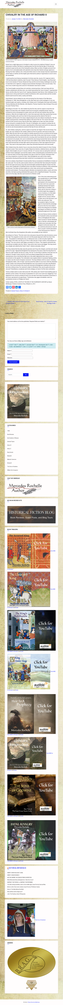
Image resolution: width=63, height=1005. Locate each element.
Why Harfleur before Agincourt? (15, 891)
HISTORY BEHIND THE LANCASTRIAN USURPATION (19, 877)
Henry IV (22, 291)
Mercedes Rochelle (28, 19)
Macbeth (9, 455)
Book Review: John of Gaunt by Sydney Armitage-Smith (46, 302)
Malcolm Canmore (11, 459)
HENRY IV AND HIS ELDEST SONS (15, 872)
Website (9, 358)
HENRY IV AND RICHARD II (13, 875)
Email (9, 354)
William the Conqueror (12, 470)
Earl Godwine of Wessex (13, 438)
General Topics (15, 291)
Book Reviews (10, 434)
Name (9, 350)
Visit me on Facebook (40, 920)
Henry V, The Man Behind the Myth (15, 889)
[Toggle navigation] (56, 4)
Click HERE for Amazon (12, 651)
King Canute (10, 452)
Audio (16, 607)
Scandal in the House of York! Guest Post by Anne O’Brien (17, 302)
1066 (8, 430)
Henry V (9, 448)
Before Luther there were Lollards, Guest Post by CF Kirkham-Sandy (23, 887)
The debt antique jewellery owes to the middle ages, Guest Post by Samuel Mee (26, 884)
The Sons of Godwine (12, 466)
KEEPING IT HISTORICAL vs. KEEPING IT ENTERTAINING (20, 882)
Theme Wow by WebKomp (34, 1002)
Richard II (27, 291)
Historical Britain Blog (17, 868)
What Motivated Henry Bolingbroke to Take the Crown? (20, 879)
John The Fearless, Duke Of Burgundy (16, 894)
